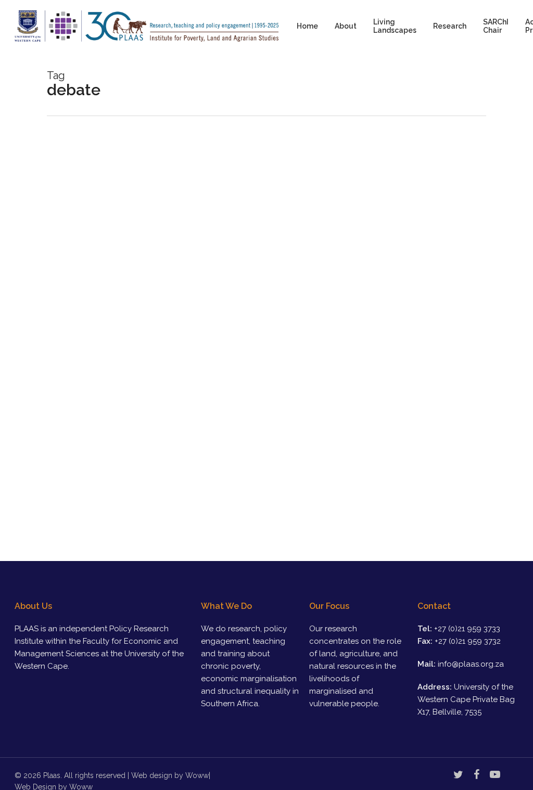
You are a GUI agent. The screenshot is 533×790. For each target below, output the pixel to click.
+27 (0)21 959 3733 (467, 628)
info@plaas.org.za (471, 664)
